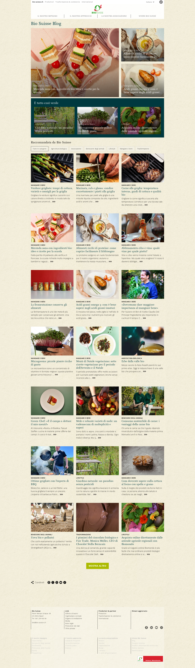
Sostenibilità (37, 641)
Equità (34, 650)
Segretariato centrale (73, 616)
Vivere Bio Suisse (147, 16)
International (87, 2)
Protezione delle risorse (41, 648)
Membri (101, 643)
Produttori (49, 2)
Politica (68, 648)
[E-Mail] (60, 582)
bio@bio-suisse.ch (39, 622)
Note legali (69, 623)
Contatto (102, 650)
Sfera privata (70, 628)
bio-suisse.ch (37, 2)
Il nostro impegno (47, 16)
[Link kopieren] (64, 582)
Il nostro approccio (81, 16)
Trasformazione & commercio (68, 2)
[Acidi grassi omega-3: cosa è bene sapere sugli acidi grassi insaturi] (142, 80)
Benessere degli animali (41, 643)
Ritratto (101, 641)
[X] (52, 582)
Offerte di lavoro (71, 613)
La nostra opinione (72, 643)
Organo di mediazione (73, 618)
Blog (133, 641)
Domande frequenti (72, 641)
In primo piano (70, 645)
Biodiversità (36, 645)
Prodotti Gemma (138, 643)
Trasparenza (36, 653)
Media (67, 621)
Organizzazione (104, 645)
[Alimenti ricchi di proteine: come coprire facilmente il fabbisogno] (142, 44)
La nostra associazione (114, 16)
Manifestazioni (137, 650)
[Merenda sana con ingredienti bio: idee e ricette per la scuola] (75, 62)
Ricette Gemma (138, 648)
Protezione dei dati (72, 626)
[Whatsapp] (56, 582)
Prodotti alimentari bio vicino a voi (145, 645)
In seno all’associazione (108, 653)
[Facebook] (49, 582)
